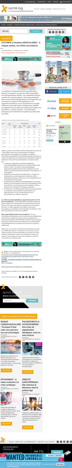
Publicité (41, 441)
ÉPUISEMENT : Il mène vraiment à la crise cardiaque (10, 382)
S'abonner (32, 300)
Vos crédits (65, 108)
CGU (46, 441)
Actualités (36, 9)
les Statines (9, 263)
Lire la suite (6, 370)
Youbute (63, 32)
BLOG (64, 9)
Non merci (60, 464)
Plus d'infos (15, 466)
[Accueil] (4, 9)
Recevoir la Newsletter (58, 88)
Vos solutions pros (65, 115)
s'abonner (57, 452)
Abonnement (49, 9)
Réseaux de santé (57, 9)
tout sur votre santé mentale (65, 100)
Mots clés (5, 31)
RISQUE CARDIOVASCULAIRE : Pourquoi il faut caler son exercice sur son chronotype (11, 327)
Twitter (53, 32)
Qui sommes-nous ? (30, 441)
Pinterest (56, 32)
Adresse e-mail (7, 298)
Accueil (3, 25)
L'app (49, 1)
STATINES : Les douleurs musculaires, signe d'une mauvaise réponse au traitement (21, 260)
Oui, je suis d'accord (49, 464)
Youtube (33, 277)
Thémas (55, 1)
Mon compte (66, 1)
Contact (52, 441)
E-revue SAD (41, 1)
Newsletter (19, 441)
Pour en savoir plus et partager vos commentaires (16, 267)
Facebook (50, 32)
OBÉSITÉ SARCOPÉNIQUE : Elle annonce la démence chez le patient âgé (30, 385)
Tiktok (60, 32)
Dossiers (42, 9)
